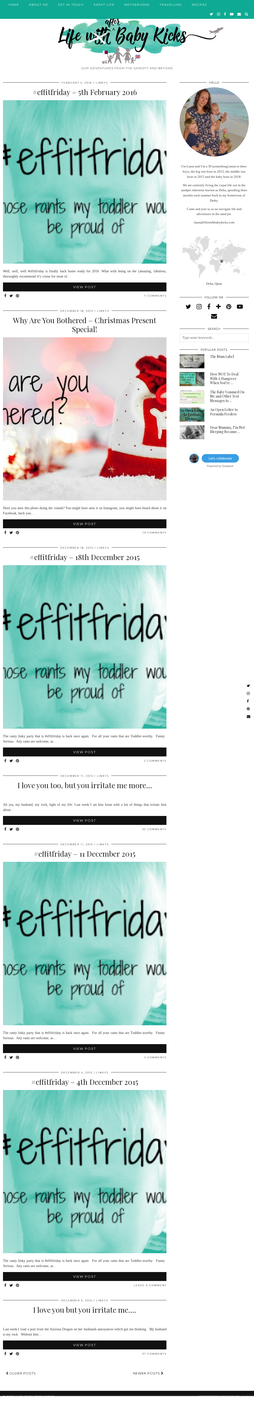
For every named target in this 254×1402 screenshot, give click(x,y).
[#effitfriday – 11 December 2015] (84, 1024)
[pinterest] (228, 307)
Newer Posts (147, 1373)
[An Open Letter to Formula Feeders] (192, 414)
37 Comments (154, 1353)
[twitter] (212, 14)
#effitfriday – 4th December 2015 (84, 1082)
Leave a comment (150, 1285)
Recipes (199, 4)
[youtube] (232, 14)
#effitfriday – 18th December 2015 (85, 557)
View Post (84, 287)
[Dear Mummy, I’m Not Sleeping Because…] (192, 432)
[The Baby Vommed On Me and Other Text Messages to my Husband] (192, 397)
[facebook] (225, 14)
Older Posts (22, 1373)
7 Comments (155, 295)
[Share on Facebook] (5, 296)
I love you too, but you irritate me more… (84, 785)
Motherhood (137, 4)
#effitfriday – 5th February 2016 (84, 92)
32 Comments (154, 829)
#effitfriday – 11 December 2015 (84, 854)
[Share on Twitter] (11, 296)
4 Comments (155, 1057)
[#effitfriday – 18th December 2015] (84, 727)
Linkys (102, 82)
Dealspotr (228, 466)
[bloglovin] (218, 307)
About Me (38, 4)
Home (14, 4)
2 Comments (155, 760)
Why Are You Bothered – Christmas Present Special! (84, 324)
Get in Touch (71, 4)
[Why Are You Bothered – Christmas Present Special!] (84, 499)
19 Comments (154, 532)
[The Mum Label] (192, 361)
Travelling (170, 4)
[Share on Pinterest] (18, 296)
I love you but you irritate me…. (84, 1310)
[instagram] (219, 14)
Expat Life (104, 4)
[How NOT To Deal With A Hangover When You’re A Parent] (192, 379)
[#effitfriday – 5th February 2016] (84, 262)
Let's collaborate (220, 458)
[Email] (239, 14)
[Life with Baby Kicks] (127, 32)
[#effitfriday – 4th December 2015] (84, 1252)
